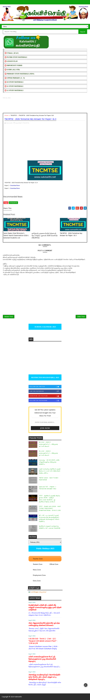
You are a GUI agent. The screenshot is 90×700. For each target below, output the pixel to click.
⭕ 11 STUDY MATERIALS (14, 86)
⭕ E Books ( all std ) (12, 53)
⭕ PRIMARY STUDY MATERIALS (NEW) (19, 74)
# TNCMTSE (13, 203)
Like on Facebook (37, 391)
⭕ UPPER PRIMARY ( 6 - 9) (15, 78)
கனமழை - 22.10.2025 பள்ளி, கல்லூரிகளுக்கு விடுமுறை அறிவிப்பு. (49, 462)
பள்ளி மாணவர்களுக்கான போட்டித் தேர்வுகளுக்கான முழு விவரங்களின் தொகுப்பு (42, 658)
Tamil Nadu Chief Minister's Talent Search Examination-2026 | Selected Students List (16, 235)
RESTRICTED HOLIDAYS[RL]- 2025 (45, 377)
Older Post (81, 316)
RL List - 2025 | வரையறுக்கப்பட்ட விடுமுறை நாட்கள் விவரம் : (48, 444)
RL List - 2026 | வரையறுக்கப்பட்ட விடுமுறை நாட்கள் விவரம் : (48, 453)
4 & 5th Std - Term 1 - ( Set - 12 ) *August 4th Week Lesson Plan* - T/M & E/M (43, 641)
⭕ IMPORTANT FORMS (13, 65)
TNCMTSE (14, 115)
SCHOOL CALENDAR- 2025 (45, 327)
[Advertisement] (45, 106)
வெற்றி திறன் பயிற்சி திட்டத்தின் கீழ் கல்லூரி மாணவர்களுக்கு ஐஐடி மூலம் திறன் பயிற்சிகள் (45, 607)
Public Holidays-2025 (45, 548)
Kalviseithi (18, 697)
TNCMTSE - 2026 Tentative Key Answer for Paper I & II (71, 234)
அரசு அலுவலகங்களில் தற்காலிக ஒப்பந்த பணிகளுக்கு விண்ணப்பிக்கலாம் (44, 624)
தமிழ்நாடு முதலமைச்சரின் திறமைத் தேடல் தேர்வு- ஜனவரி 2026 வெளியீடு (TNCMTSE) (45, 235)
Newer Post (8, 316)
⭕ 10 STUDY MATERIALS (14, 82)
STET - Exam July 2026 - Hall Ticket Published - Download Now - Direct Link (50, 508)
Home (6, 115)
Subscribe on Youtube (39, 396)
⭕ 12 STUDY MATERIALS (14, 90)
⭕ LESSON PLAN (11, 61)
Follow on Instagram (38, 400)
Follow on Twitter (37, 386)
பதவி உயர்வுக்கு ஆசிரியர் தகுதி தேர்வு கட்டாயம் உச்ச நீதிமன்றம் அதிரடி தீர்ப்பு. (49, 471)
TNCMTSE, (26, 123)
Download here (15, 185)
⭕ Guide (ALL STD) (12, 69)
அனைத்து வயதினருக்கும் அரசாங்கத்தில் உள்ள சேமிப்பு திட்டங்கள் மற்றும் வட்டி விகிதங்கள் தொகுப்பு (44, 676)
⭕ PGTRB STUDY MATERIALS (16, 57)
